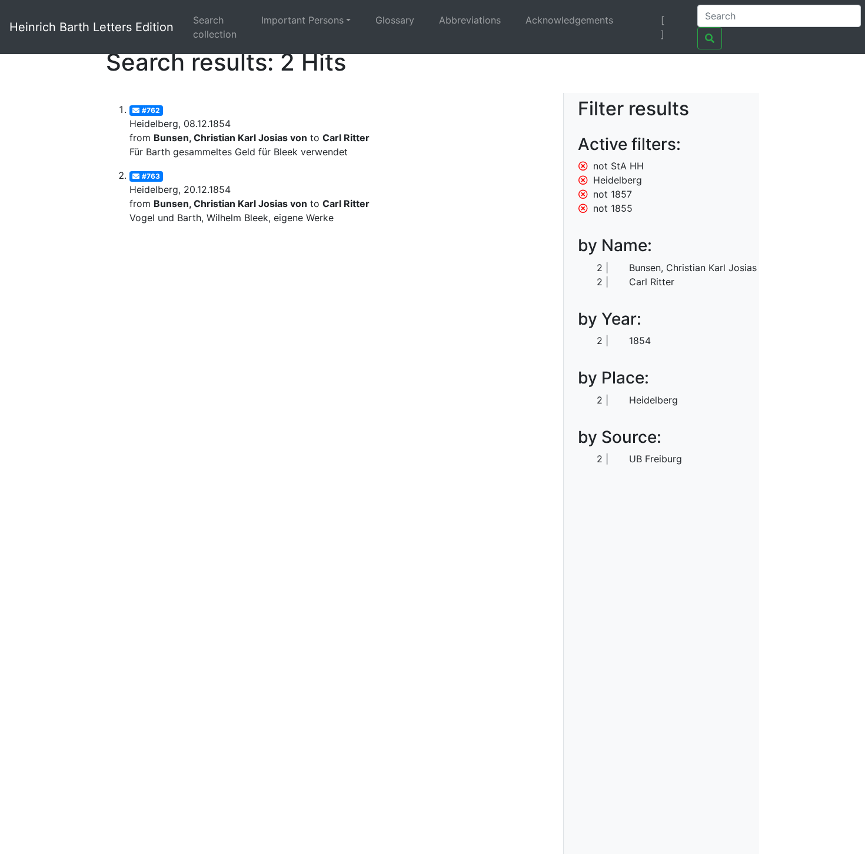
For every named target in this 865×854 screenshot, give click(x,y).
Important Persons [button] (302, 20)
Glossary (394, 20)
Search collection (215, 27)
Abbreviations (470, 20)
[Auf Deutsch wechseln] (642, 20)
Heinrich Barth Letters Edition (91, 27)
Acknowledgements (569, 20)
